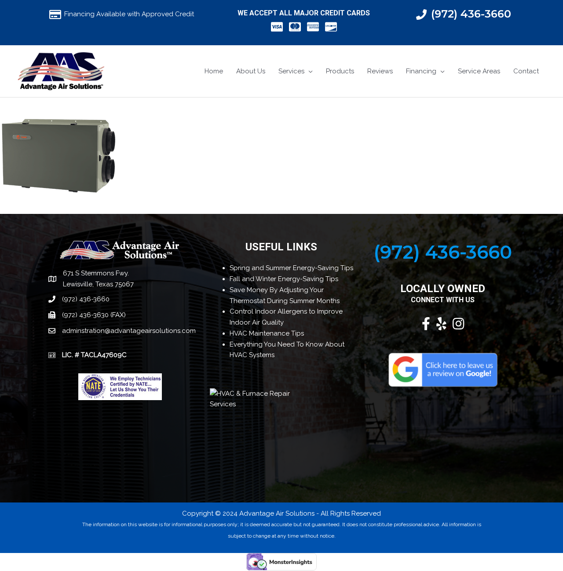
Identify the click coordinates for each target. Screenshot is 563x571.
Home (214, 71)
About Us (250, 71)
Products (340, 71)
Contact (526, 71)
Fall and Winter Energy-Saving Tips (284, 279)
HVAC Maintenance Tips (267, 333)
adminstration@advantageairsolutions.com (129, 331)
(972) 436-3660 (471, 13)
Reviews (380, 71)
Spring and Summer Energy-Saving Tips (291, 268)
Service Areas (479, 71)
